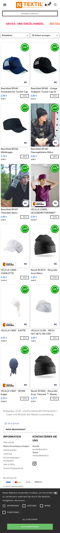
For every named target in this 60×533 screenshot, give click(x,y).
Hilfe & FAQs (9, 464)
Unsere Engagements (13, 468)
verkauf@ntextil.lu (40, 455)
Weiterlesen (19, 500)
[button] (46, 4)
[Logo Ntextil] (30, 4)
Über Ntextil (8, 442)
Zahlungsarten (9, 450)
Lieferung (7, 454)
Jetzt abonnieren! (16, 429)
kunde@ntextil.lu (40, 449)
